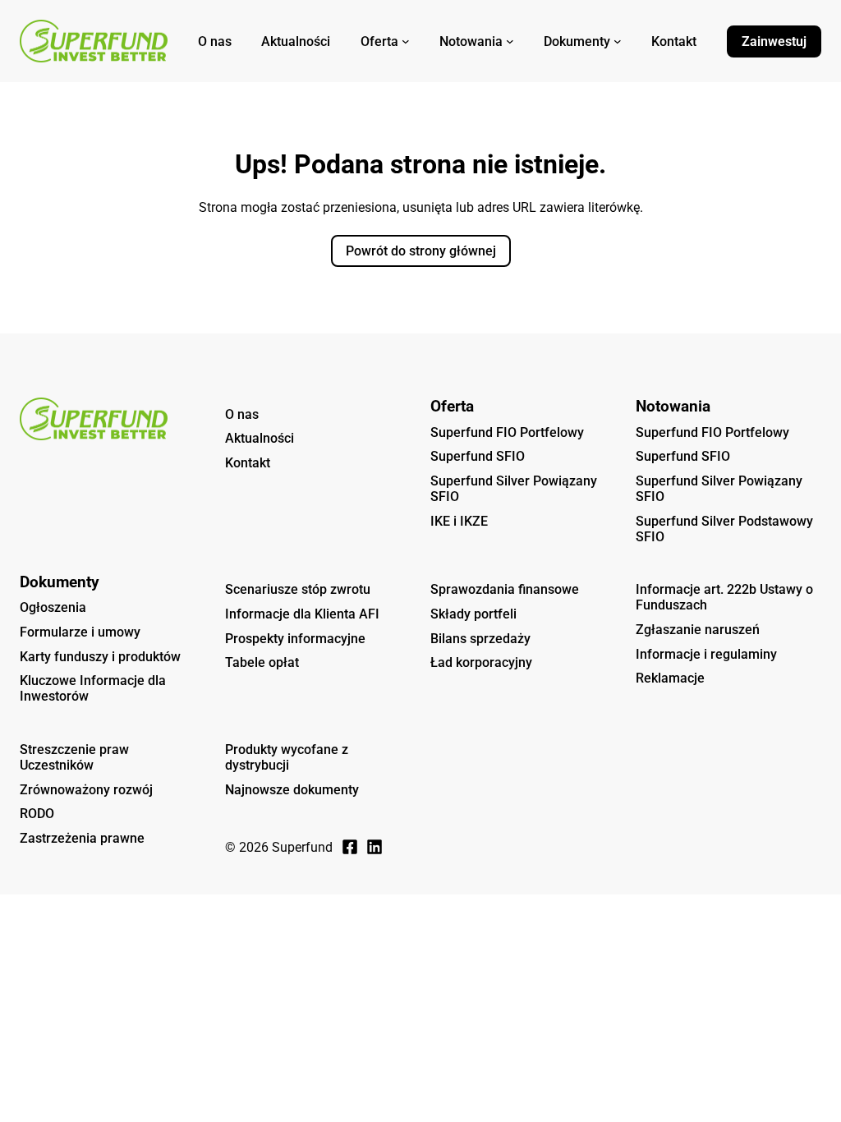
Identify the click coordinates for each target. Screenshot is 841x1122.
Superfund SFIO (477, 456)
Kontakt (247, 463)
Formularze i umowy (80, 632)
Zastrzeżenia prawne (82, 838)
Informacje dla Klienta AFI (302, 614)
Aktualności (259, 438)
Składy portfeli (473, 614)
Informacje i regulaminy (706, 654)
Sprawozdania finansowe (504, 589)
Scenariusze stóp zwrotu (297, 589)
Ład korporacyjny (481, 662)
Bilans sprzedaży (480, 638)
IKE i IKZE (459, 521)
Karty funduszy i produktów (100, 656)
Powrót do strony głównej (421, 251)
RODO (37, 813)
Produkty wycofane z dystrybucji (286, 757)
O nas (242, 414)
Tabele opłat (262, 662)
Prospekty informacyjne (295, 638)
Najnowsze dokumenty (292, 790)
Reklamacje (670, 678)
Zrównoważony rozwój (86, 790)
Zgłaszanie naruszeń (698, 629)
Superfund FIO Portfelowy (507, 432)
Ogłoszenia (53, 607)
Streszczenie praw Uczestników (74, 757)
